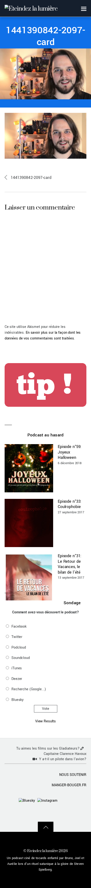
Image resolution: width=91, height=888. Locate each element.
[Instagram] (47, 800)
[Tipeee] (79, 813)
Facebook (18, 626)
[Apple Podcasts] (79, 800)
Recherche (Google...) (28, 689)
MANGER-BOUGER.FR (69, 785)
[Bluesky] (27, 800)
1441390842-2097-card (45, 36)
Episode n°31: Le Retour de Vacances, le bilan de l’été (69, 564)
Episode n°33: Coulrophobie (69, 504)
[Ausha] (51, 813)
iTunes (16, 668)
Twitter (16, 636)
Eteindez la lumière (42, 850)
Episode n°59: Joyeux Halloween (69, 452)
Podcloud (18, 647)
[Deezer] (65, 813)
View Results (45, 721)
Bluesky (17, 699)
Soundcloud (20, 657)
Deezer (16, 678)
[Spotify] (37, 813)
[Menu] (83, 9)
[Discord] (65, 800)
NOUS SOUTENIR (72, 774)
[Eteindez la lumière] (31, 8)
